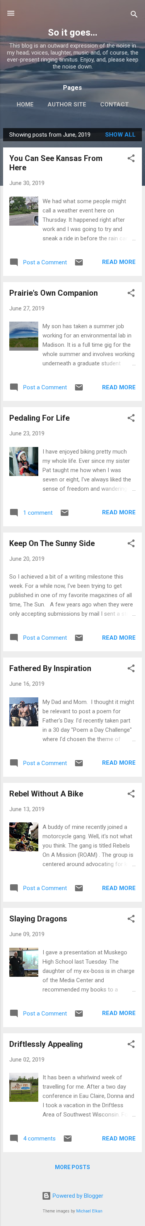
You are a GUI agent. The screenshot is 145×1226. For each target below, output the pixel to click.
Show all (120, 134)
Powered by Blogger (77, 1195)
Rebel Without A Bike (46, 793)
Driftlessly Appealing (46, 1044)
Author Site (67, 104)
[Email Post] (79, 265)
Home (25, 104)
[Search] (134, 15)
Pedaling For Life (39, 418)
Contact (114, 104)
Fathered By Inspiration (50, 668)
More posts (72, 1167)
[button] (131, 160)
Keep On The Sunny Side (52, 543)
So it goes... (72, 32)
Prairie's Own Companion (53, 293)
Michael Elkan (89, 1211)
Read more (119, 262)
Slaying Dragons (38, 918)
